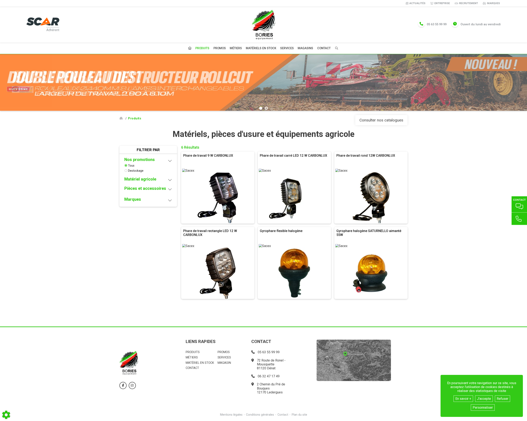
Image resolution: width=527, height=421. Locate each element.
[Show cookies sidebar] (6, 415)
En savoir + (463, 399)
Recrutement (468, 3)
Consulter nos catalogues (381, 120)
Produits (202, 48)
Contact (324, 48)
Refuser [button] (502, 399)
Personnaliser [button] (483, 407)
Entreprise (442, 3)
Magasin (224, 363)
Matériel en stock (200, 363)
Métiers (236, 48)
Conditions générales (260, 414)
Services (287, 48)
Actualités (417, 3)
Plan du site (299, 414)
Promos (219, 48)
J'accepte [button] (484, 399)
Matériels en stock (261, 48)
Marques (493, 3)
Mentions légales (231, 414)
